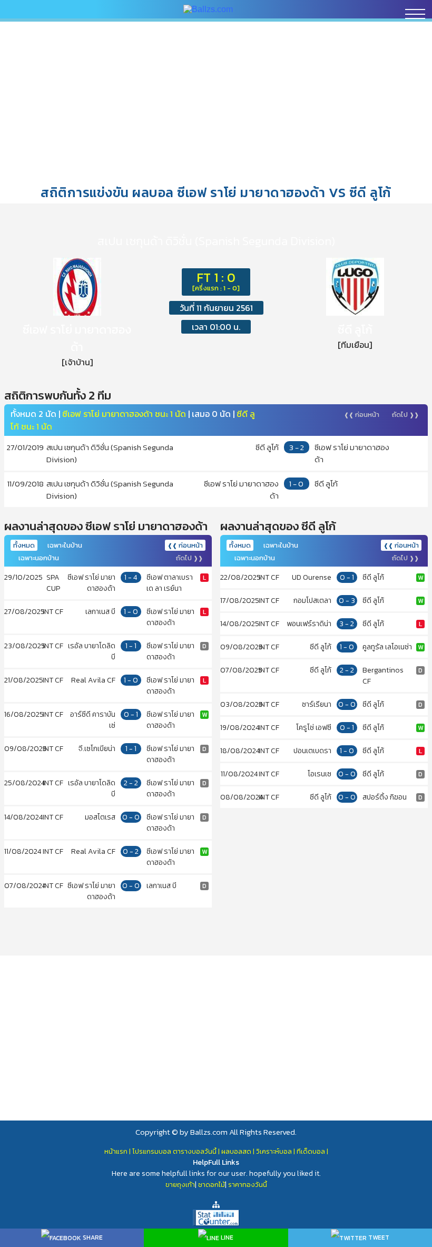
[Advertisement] (216, 102)
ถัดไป (405, 415)
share (92, 1237)
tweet (378, 1237)
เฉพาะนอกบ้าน (38, 558)
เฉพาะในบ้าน (64, 545)
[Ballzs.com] (208, 8)
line (226, 1237)
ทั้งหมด (24, 545)
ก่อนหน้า (361, 415)
